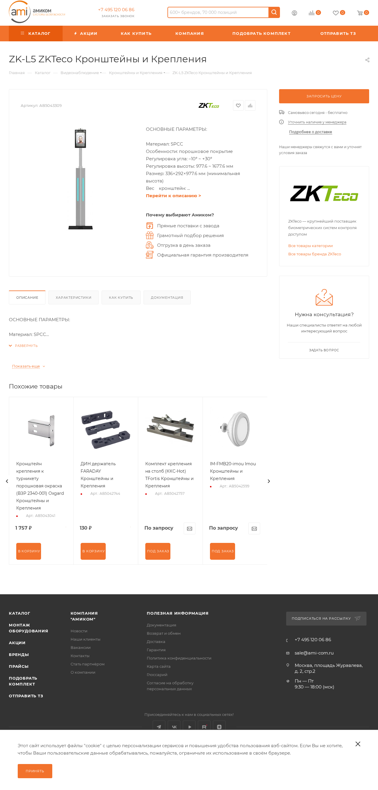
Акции (17, 642)
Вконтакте (174, 727)
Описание (27, 298)
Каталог (19, 613)
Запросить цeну (324, 96)
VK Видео (189, 727)
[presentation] (7, 481)
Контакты (80, 655)
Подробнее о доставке (310, 132)
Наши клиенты (85, 639)
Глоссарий (157, 674)
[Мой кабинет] (294, 13)
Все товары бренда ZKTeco (314, 254)
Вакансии (81, 647)
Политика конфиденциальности (179, 658)
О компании (83, 672)
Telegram (159, 727)
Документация (167, 298)
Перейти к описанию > (173, 195)
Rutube (204, 727)
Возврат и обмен (164, 633)
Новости (79, 631)
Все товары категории (310, 245)
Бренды (19, 654)
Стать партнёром (88, 664)
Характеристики (73, 298)
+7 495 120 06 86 (116, 9)
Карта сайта (159, 666)
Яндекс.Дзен (219, 727)
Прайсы (19, 666)
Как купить (121, 298)
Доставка (156, 641)
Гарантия (156, 649)
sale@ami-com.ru (314, 653)
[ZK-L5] (80, 179)
